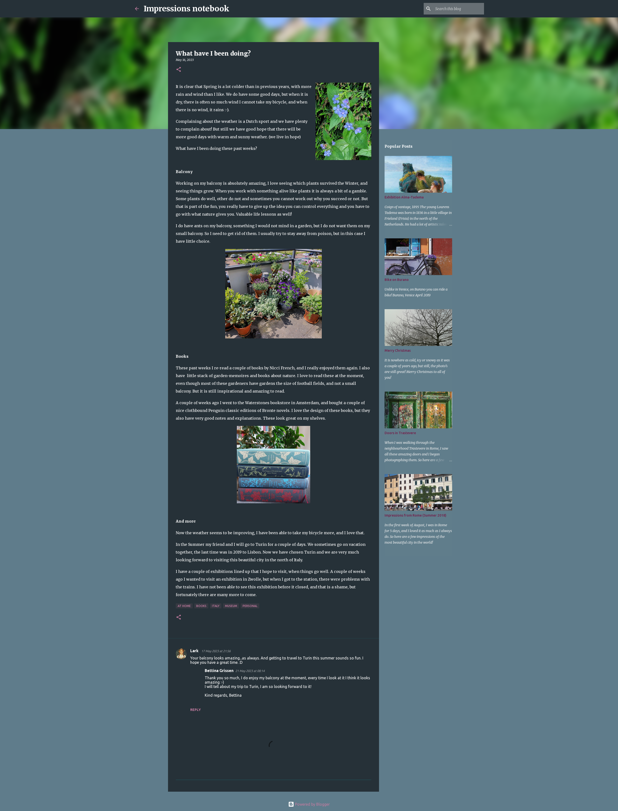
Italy (215, 605)
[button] (179, 69)
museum (231, 605)
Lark (194, 651)
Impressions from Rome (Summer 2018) (415, 515)
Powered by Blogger (312, 804)
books (201, 605)
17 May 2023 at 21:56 (216, 651)
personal (250, 605)
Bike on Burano (397, 280)
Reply (195, 710)
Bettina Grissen (219, 670)
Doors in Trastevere (400, 433)
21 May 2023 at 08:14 (250, 670)
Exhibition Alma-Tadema (404, 197)
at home (184, 605)
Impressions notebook (186, 9)
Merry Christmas (398, 350)
